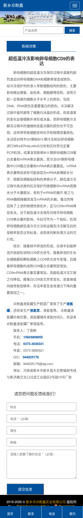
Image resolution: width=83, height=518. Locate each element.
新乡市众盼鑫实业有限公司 (46, 501)
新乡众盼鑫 (13, 5)
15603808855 (33, 337)
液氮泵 (35, 310)
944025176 (31, 357)
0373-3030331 (33, 343)
